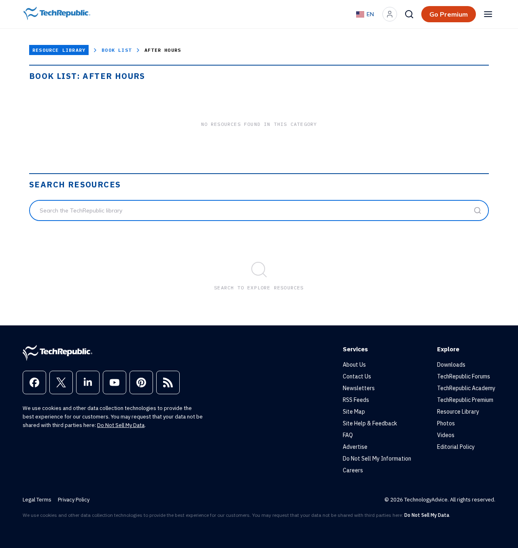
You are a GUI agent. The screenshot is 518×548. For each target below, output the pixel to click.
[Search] (409, 14)
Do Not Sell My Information (377, 458)
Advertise (355, 446)
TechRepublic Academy (466, 388)
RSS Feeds (356, 400)
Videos (445, 435)
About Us (354, 364)
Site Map (354, 411)
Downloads (451, 364)
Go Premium (448, 14)
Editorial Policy (456, 446)
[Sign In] (389, 14)
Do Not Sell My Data (120, 425)
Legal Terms (37, 499)
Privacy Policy (73, 499)
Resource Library (58, 50)
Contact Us (357, 376)
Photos (446, 423)
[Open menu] (488, 14)
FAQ (348, 435)
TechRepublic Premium (465, 400)
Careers (353, 470)
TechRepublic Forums (463, 376)
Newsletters (359, 388)
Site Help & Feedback (370, 423)
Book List (117, 50)
